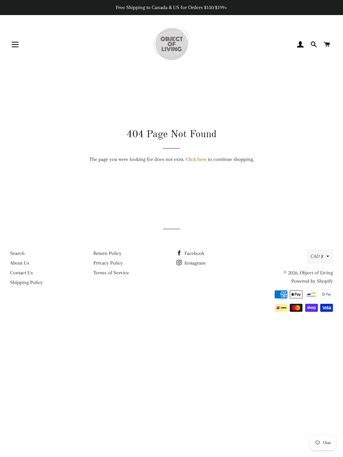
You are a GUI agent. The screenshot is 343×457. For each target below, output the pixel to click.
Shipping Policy (26, 282)
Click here (196, 159)
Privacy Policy (108, 263)
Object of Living (316, 273)
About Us (19, 263)
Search (17, 253)
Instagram (194, 263)
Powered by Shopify (312, 281)
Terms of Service (111, 273)
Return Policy (107, 253)
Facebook (193, 253)
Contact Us (21, 273)
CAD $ (317, 256)
